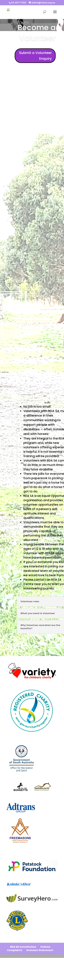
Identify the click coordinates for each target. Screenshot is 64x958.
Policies (45, 946)
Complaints (14, 950)
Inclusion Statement (39, 950)
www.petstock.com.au (17, 856)
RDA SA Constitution (23, 946)
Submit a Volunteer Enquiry (35, 55)
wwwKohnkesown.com (17, 879)
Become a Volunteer (37, 32)
